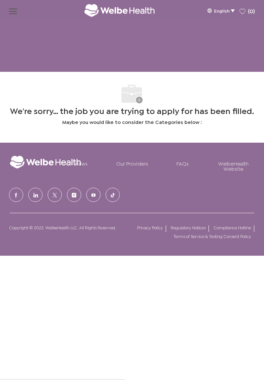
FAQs (182, 163)
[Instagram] (74, 195)
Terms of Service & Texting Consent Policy (212, 236)
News (81, 163)
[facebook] (16, 195)
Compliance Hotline (232, 227)
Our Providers (132, 163)
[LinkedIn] (35, 195)
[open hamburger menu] (13, 10)
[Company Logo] (113, 10)
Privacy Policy (150, 227)
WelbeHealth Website (233, 165)
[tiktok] (113, 195)
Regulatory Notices (188, 227)
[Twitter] (55, 195)
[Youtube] (93, 195)
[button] (221, 10)
